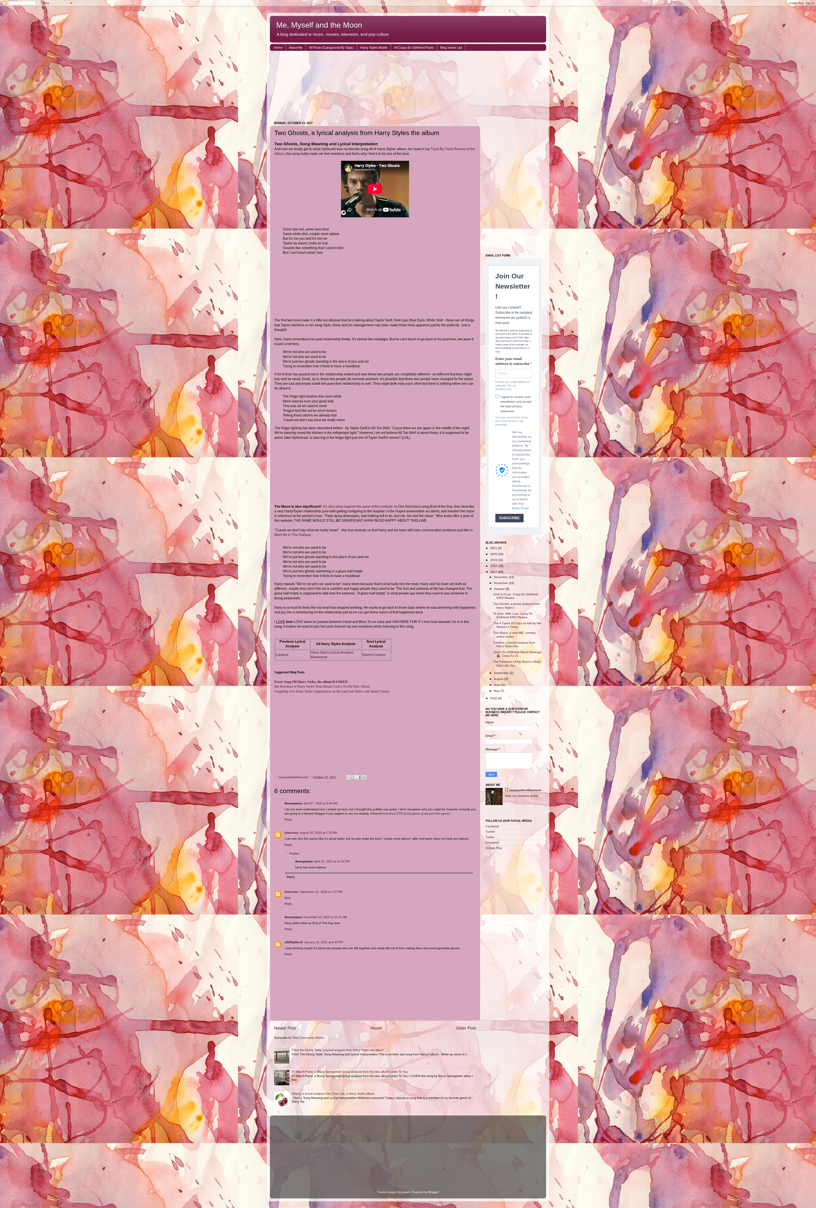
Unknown (291, 832)
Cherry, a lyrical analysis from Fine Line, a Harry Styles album (333, 1093)
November (501, 583)
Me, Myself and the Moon (319, 25)
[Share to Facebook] (360, 777)
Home (278, 47)
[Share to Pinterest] (364, 777)
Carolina (281, 655)
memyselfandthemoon (525, 790)
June (497, 685)
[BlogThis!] (352, 777)
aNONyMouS (294, 942)
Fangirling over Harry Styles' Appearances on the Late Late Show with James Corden (331, 691)
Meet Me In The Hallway (292, 535)
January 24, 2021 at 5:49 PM (323, 942)
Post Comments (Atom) (308, 1037)
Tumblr (490, 831)
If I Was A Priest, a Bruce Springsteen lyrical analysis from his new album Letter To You (350, 1071)
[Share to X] (356, 777)
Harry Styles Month (373, 47)
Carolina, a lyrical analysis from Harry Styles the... (514, 644)
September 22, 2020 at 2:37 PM (321, 891)
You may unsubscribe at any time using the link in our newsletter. (511, 421)
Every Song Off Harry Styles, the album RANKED (311, 682)
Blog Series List (451, 47)
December (501, 577)
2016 (494, 698)
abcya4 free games (437, 813)
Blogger (433, 1192)
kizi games (414, 813)
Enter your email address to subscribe (512, 361)
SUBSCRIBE (509, 518)
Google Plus (494, 848)
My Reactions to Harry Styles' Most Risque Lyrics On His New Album (322, 686)
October (500, 589)
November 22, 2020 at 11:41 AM (325, 917)
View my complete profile (521, 796)
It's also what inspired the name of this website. (358, 506)
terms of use (520, 508)
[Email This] (348, 777)
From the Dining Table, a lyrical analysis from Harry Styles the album (338, 1050)
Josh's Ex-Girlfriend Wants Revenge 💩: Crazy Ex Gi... (517, 653)
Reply (288, 819)
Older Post (466, 1028)
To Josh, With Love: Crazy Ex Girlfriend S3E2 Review (513, 615)
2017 (494, 572)
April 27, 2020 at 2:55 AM (320, 803)
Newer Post (285, 1028)
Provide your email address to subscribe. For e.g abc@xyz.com (512, 385)
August (499, 679)
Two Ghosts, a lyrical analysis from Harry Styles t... (516, 605)
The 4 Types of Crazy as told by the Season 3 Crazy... (517, 624)
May (497, 690)
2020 (494, 554)
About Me (295, 47)
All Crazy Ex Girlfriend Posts (414, 47)
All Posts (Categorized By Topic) (331, 47)
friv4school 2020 (392, 813)
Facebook (492, 826)
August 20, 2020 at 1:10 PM (318, 832)
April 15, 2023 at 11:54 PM (332, 861)
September (502, 673)
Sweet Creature (374, 655)
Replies (294, 853)
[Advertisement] (397, 87)
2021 (494, 548)
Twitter (490, 837)
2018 (494, 566)
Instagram (492, 842)
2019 (494, 560)
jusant (406, 1192)
